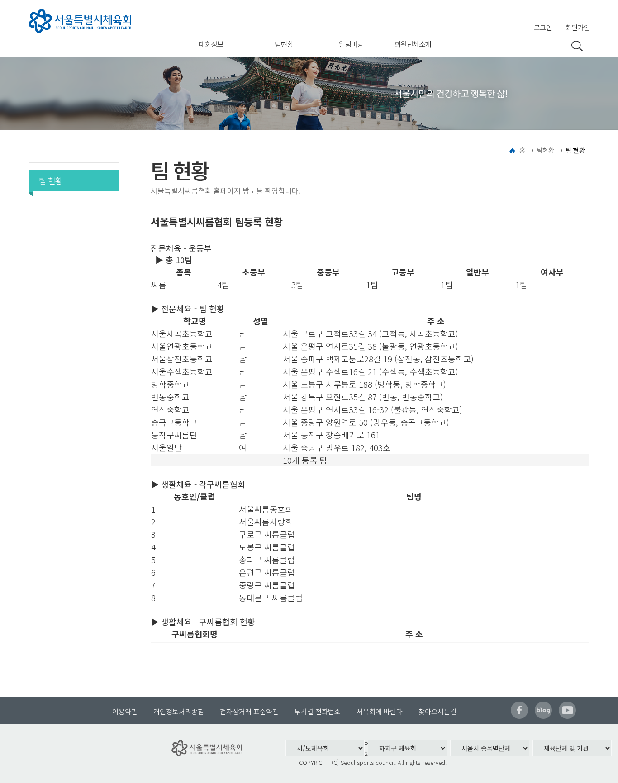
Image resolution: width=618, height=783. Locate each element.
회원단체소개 (413, 43)
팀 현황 (50, 180)
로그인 (543, 27)
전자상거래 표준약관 (249, 711)
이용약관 (125, 711)
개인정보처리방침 (178, 711)
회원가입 (577, 27)
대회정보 (211, 43)
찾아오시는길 (437, 711)
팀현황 (284, 43)
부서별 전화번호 (318, 711)
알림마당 (351, 43)
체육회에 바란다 (380, 711)
